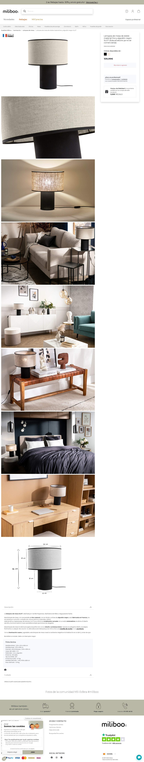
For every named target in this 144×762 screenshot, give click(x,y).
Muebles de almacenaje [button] (52, 26)
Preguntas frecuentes (56, 724)
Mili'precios (37, 19)
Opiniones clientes (55, 727)
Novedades (9, 19)
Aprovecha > (92, 2)
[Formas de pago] (24, 757)
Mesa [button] (39, 26)
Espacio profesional (132, 20)
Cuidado (7, 675)
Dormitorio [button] (67, 26)
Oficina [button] (31, 26)
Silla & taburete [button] (19, 26)
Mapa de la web (54, 730)
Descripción (8, 607)
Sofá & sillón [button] (7, 26)
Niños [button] (84, 26)
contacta (124, 79)
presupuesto (116, 79)
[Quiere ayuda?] (139, 757)
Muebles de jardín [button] (95, 26)
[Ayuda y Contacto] (127, 11)
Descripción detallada (109, 46)
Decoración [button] (109, 26)
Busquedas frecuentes (56, 733)
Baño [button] (76, 26)
